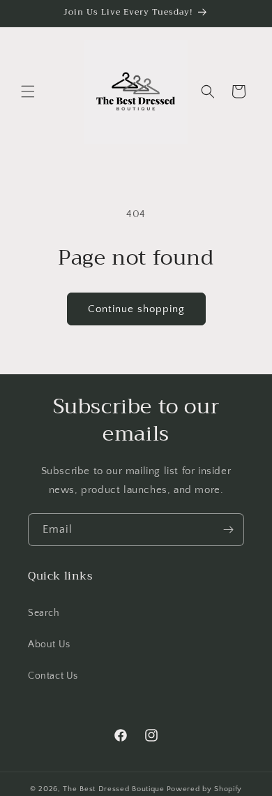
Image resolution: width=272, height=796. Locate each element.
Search (44, 613)
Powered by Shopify (205, 789)
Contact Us (53, 675)
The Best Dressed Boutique (114, 789)
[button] (28, 91)
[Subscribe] (228, 529)
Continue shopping (136, 309)
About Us (49, 644)
